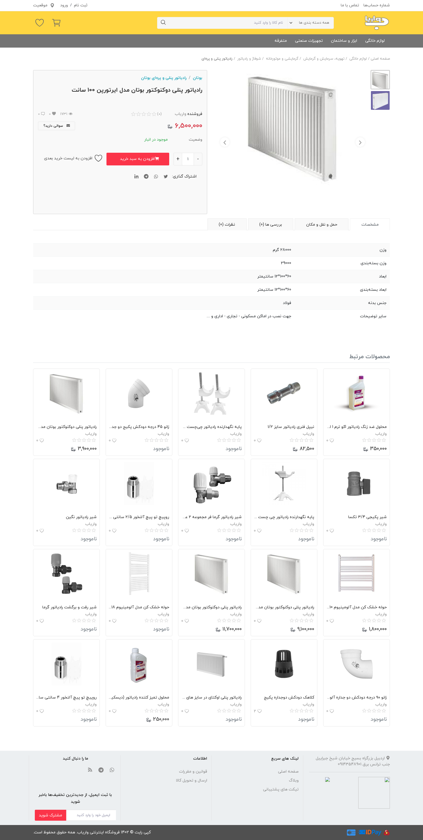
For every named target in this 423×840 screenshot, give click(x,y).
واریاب (180, 114)
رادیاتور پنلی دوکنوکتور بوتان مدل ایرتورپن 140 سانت (284, 607)
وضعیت (195, 139)
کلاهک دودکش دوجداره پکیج (289, 697)
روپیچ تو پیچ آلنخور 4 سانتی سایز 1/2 (66, 697)
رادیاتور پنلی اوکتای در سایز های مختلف (211, 697)
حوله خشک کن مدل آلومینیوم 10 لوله (356, 607)
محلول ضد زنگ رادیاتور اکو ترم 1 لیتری (356, 427)
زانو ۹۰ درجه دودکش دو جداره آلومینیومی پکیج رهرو (356, 697)
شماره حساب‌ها (376, 5)
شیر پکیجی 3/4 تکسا (367, 517)
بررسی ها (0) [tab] (270, 224)
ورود (64, 5)
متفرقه (281, 41)
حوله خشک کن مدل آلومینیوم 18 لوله (139, 607)
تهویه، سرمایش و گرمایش (323, 58)
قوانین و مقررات (193, 771)
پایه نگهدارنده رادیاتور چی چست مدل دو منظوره (284, 517)
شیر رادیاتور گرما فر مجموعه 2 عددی (211, 517)
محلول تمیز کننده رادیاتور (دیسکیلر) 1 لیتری (139, 697)
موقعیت (41, 5)
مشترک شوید (50, 815)
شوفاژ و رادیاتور (249, 58)
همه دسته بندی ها (314, 22)
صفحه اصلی (380, 58)
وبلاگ (294, 780)
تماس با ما (350, 5)
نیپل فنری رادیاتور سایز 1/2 (291, 427)
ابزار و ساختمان (344, 41)
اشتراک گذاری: (184, 176)
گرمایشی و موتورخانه (282, 58)
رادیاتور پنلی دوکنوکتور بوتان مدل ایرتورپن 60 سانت (66, 427)
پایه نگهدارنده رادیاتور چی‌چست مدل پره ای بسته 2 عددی (211, 427)
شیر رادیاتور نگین (81, 517)
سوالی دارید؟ (53, 126)
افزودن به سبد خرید (137, 159)
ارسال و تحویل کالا (191, 780)
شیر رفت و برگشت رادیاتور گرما (69, 607)
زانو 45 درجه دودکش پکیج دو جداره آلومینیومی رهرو (139, 427)
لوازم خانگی (375, 41)
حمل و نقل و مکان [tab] (321, 224)
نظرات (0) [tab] (227, 224)
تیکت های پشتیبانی (281, 789)
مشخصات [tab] (370, 224)
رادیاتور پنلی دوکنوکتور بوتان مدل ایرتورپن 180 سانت (211, 607)
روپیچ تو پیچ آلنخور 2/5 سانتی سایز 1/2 (139, 517)
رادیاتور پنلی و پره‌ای (217, 58)
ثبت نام (80, 5)
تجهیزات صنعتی (309, 41)
